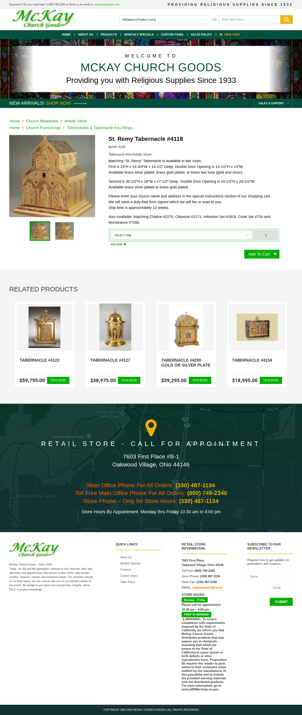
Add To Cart (259, 254)
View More (58, 380)
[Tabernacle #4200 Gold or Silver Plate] (186, 327)
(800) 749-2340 (207, 493)
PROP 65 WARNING (196, 614)
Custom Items (172, 34)
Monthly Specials (138, 34)
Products (109, 34)
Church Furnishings (43, 128)
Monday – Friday (194, 600)
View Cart (232, 34)
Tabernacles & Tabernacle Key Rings (100, 128)
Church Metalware (42, 121)
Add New (116, 244)
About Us (85, 34)
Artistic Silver (76, 121)
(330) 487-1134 (195, 485)
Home (66, 34)
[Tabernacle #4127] (115, 327)
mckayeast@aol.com (107, 4)
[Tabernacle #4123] (44, 327)
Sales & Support (271, 103)
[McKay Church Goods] (43, 19)
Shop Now (59, 103)
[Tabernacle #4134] (257, 327)
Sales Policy (201, 34)
